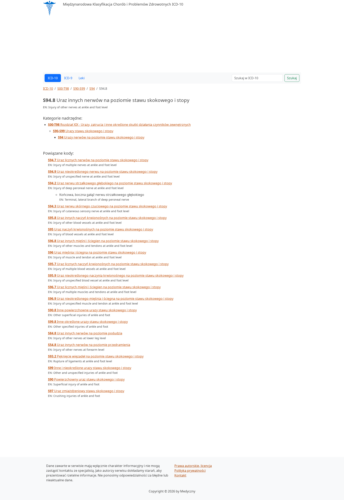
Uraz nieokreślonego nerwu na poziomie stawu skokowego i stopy (102, 171)
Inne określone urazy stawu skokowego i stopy (88, 321)
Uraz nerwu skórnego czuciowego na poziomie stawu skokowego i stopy (107, 206)
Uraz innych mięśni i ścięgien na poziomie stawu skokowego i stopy (103, 241)
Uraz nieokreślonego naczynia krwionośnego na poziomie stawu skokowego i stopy (116, 275)
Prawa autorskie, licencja (193, 466)
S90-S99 (79, 88)
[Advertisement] (162, 44)
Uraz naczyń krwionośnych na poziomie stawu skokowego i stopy (100, 229)
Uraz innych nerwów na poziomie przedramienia (89, 345)
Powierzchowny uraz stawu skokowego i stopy (86, 379)
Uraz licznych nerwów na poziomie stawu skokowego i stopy (98, 160)
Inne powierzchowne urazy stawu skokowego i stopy (92, 310)
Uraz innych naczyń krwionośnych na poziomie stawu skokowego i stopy (107, 218)
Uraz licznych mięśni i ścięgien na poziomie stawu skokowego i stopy (104, 287)
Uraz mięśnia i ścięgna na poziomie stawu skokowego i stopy (97, 252)
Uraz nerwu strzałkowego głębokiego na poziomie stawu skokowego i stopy (110, 183)
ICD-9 (68, 78)
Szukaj (292, 78)
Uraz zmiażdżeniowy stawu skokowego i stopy (86, 391)
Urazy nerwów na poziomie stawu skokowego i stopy (101, 137)
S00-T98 (63, 88)
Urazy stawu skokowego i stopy (83, 131)
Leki (82, 78)
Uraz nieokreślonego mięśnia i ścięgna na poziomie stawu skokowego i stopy (110, 298)
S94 (92, 88)
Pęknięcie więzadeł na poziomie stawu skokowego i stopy (96, 356)
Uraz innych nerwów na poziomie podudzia (85, 333)
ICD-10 (53, 78)
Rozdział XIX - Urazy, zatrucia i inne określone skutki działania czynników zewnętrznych (119, 124)
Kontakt (180, 475)
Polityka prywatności (190, 470)
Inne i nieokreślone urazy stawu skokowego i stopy (89, 368)
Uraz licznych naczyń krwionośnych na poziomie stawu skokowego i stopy (108, 264)
